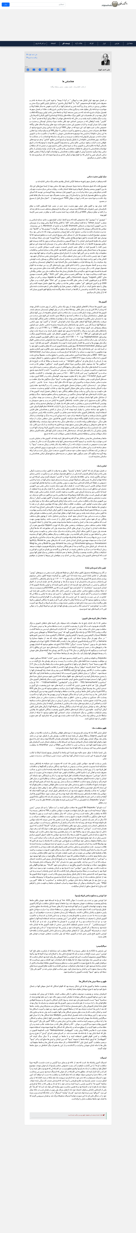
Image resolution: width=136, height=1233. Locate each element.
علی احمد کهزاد (32, 54)
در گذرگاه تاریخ (40, 43)
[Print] (28, 70)
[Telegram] (40, 70)
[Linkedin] (46, 70)
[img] (28, 69)
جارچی (117, 43)
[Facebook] (64, 70)
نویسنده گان (66, 43)
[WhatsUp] (52, 70)
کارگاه (91, 43)
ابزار (104, 43)
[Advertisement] (68, 25)
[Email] (34, 70)
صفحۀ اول (130, 43)
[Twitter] (58, 70)
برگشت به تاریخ (32, 57)
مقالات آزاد (78, 43)
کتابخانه (53, 43)
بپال (5, 4)
